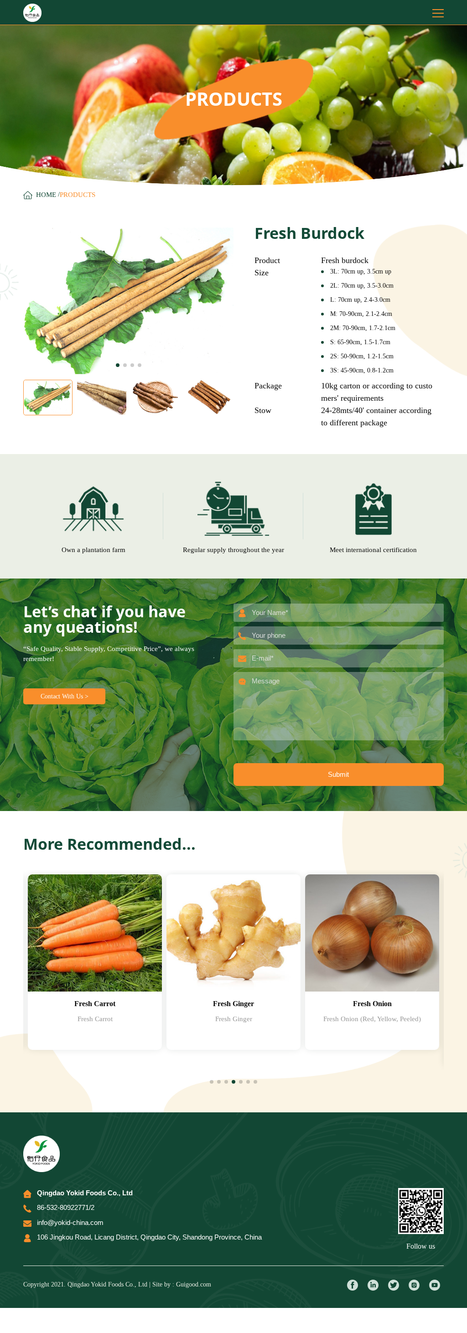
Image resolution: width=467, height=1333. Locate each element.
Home (46, 194)
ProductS (77, 194)
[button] (117, 365)
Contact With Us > (64, 696)
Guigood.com (193, 1284)
